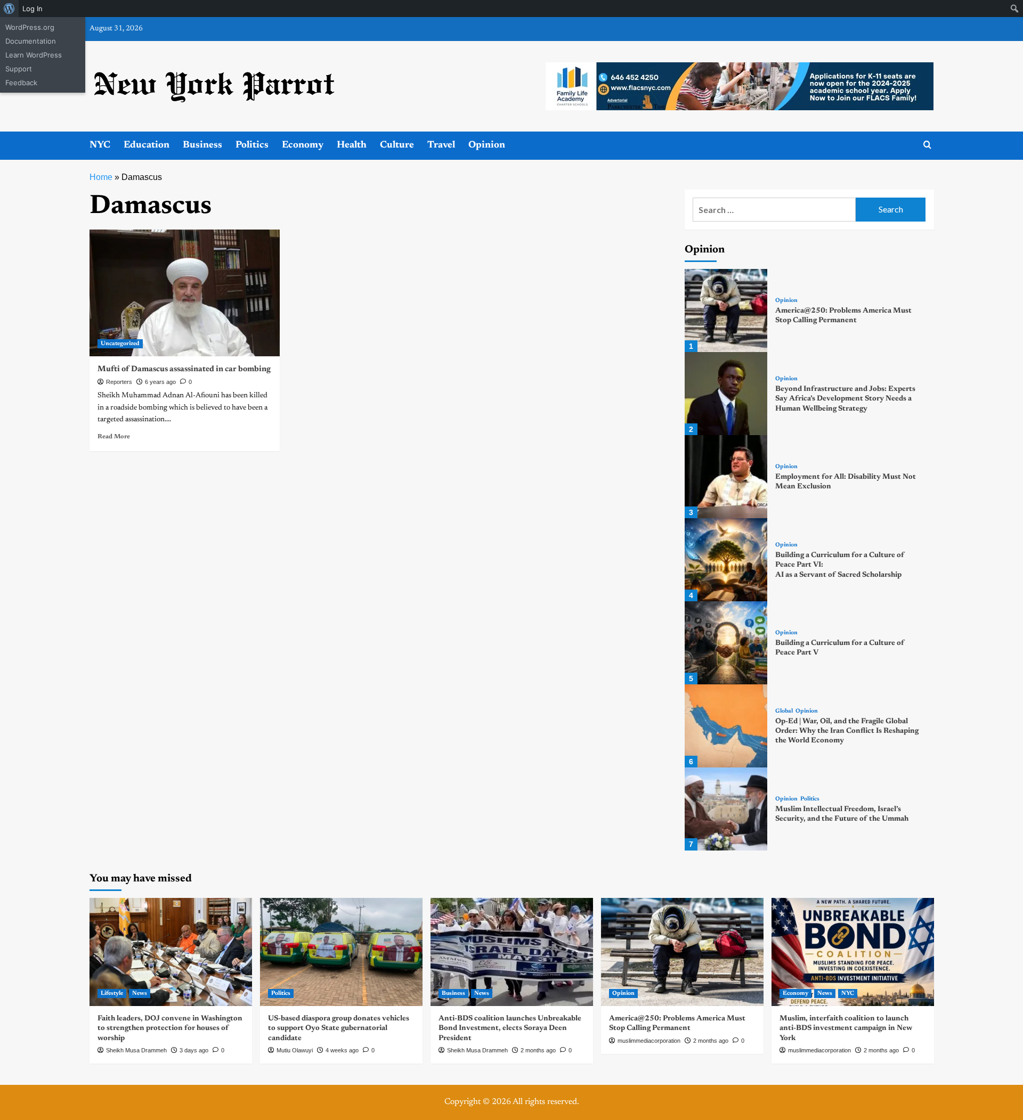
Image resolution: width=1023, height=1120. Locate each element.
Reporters (119, 382)
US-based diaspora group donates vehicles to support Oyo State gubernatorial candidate (338, 1028)
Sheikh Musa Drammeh (136, 1050)
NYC (100, 145)
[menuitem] (9, 8)
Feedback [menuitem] (21, 82)
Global (784, 711)
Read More (114, 437)
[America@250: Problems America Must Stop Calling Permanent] (726, 310)
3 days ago (194, 1050)
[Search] (927, 145)
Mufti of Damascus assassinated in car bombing (184, 369)
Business (202, 145)
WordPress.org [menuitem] (29, 27)
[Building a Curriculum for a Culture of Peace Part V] (726, 642)
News (139, 993)
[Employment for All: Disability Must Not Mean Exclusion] (726, 476)
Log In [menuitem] (32, 8)
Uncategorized (120, 344)
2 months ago (538, 1050)
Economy (302, 145)
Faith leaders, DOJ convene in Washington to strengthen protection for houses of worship (170, 1028)
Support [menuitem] (18, 68)
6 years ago (160, 382)
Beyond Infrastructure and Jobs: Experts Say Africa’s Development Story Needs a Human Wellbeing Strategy (845, 399)
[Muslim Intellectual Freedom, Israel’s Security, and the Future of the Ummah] (726, 809)
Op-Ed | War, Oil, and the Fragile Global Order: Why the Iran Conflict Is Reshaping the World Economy (847, 731)
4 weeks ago (342, 1050)
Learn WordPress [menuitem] (33, 55)
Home (101, 177)
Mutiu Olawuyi (295, 1050)
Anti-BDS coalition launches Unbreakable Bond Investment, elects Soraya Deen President (510, 1028)
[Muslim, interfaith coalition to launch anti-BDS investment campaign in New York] (853, 952)
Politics (252, 145)
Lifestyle (112, 993)
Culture (397, 145)
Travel (441, 145)
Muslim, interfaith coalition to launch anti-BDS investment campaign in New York (846, 1028)
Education (146, 145)
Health (352, 145)
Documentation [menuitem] (30, 41)
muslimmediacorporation (649, 1040)
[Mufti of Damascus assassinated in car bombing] (185, 293)
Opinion (486, 145)
